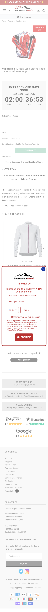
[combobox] (13, 310)
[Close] (43, 269)
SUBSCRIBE (24, 337)
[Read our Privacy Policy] (39, 321)
